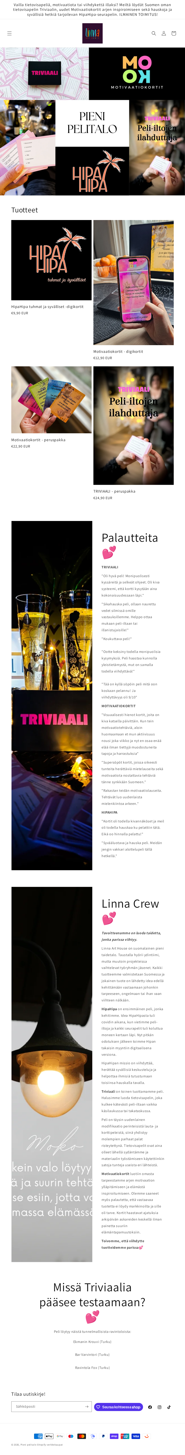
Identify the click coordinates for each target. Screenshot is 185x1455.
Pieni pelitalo (29, 1444)
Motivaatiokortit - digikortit (118, 351)
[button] (9, 33)
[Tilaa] (87, 1406)
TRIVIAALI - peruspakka (114, 491)
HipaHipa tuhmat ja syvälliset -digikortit (47, 306)
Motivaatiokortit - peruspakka (38, 439)
